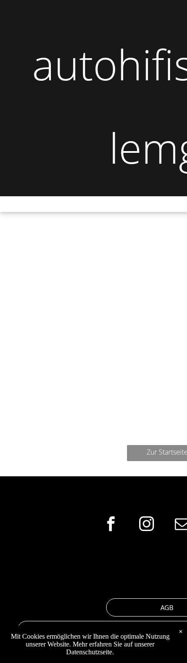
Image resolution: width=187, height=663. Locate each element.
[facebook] (111, 524)
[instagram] (146, 524)
